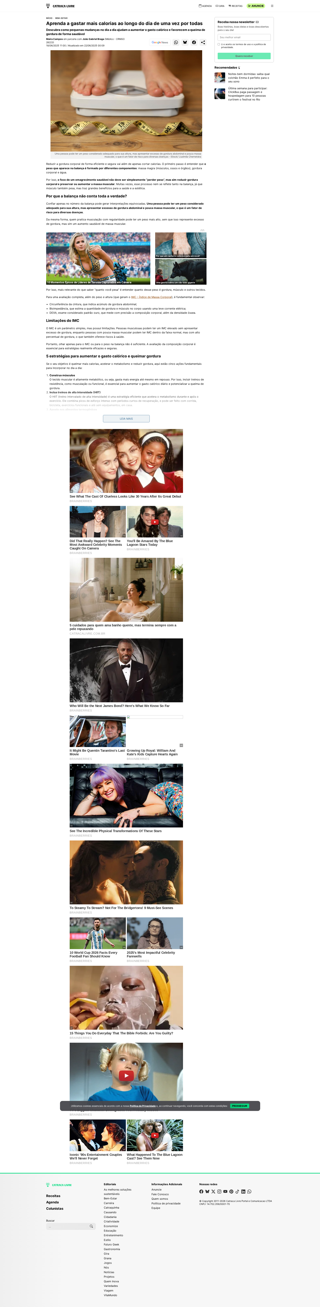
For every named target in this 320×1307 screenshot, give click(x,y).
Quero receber (244, 56)
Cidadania (110, 1217)
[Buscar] (91, 1226)
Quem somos (160, 1198)
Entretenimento (113, 1235)
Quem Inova (111, 1281)
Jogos (108, 1262)
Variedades (111, 1285)
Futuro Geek (111, 1244)
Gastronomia (112, 1249)
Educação (110, 1230)
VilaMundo (110, 1295)
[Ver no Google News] (159, 42)
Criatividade (111, 1221)
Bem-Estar (61, 18)
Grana (107, 1258)
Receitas (237, 6)
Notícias (109, 1272)
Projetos (109, 1276)
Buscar (50, 1220)
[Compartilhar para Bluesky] (185, 42)
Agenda (207, 6)
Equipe (156, 1208)
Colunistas (54, 1209)
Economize (111, 1226)
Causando (110, 1212)
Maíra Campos (54, 39)
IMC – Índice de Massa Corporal (151, 297)
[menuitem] (71, 1197)
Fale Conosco (160, 1194)
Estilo (107, 1240)
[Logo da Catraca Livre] (60, 5)
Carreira (109, 1203)
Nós (106, 1267)
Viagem (108, 1290)
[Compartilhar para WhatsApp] (176, 42)
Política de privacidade (166, 1203)
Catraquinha (111, 1207)
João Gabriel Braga (93, 39)
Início (49, 18)
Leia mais (126, 418)
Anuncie (258, 6)
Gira (221, 6)
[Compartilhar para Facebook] (194, 42)
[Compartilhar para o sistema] (203, 42)
